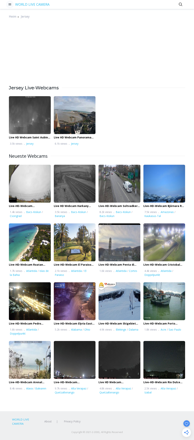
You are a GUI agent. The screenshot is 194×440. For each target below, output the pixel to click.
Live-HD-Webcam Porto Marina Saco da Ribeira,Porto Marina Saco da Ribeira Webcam (163, 324)
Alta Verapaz (78, 388)
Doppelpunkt (152, 275)
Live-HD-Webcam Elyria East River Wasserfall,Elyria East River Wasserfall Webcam (73, 324)
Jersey (25, 16)
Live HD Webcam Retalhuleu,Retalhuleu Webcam (114, 382)
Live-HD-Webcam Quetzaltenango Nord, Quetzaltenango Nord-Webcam (69, 382)
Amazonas (167, 212)
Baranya (60, 216)
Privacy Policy (72, 421)
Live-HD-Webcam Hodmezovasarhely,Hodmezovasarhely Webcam (35, 206)
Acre (163, 329)
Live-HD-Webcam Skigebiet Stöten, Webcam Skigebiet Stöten (117, 324)
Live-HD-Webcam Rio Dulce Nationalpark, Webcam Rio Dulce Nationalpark (161, 382)
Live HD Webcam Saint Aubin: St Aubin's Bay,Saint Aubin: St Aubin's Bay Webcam (29, 138)
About (48, 421)
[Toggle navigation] (10, 4)
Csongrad (16, 216)
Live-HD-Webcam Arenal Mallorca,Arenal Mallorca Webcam (26, 382)
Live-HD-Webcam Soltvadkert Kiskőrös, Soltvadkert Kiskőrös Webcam (119, 206)
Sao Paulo (175, 329)
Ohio (87, 329)
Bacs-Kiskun (33, 212)
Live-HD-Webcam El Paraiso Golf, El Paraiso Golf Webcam (73, 265)
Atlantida (31, 271)
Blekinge (121, 329)
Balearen (40, 388)
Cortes (133, 271)
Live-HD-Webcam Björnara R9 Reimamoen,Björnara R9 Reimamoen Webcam (163, 206)
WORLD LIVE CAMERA (32, 4)
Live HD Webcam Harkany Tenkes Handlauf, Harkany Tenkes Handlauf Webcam (72, 206)
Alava (29, 388)
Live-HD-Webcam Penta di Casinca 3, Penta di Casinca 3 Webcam (118, 265)
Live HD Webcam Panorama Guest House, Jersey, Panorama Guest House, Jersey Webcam (72, 138)
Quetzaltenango (64, 392)
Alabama (76, 329)
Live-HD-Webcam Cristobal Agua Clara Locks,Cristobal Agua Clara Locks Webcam (161, 265)
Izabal (148, 392)
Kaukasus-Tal (152, 216)
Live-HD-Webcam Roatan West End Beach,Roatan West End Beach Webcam (29, 265)
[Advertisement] (97, 58)
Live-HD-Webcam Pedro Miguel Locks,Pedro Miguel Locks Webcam (27, 324)
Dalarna (133, 329)
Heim (12, 16)
